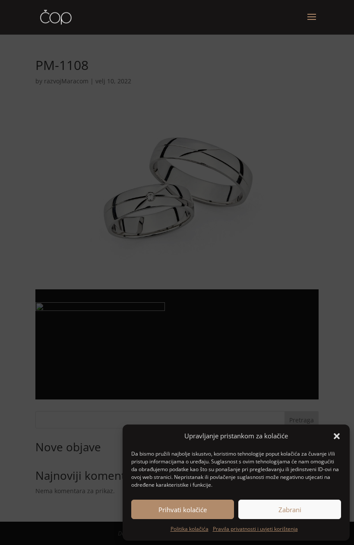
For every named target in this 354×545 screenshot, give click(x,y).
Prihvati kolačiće (182, 509)
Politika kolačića (190, 528)
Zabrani (289, 509)
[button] (336, 436)
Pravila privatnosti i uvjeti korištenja (255, 528)
